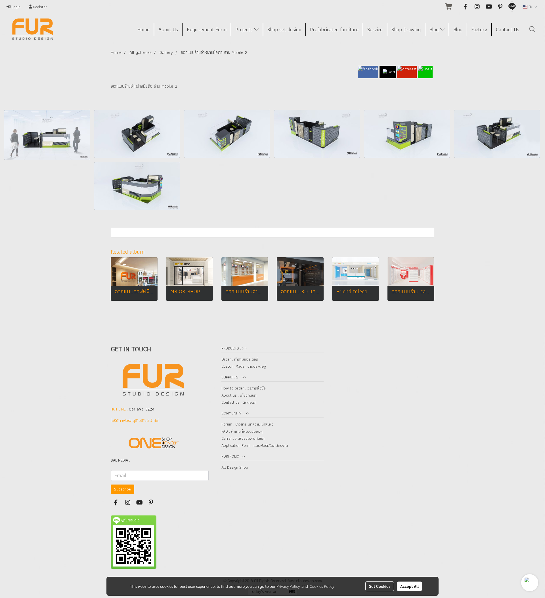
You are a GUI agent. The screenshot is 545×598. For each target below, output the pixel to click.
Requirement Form (207, 29)
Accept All (409, 586)
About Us (168, 29)
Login (15, 7)
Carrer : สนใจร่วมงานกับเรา (243, 438)
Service (375, 29)
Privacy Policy (288, 586)
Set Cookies (379, 586)
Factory (479, 29)
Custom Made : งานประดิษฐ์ (243, 366)
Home (143, 29)
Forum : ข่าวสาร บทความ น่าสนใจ (247, 424)
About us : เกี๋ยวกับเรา (239, 395)
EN (530, 6)
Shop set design (284, 29)
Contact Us (507, 29)
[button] (532, 29)
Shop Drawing (406, 29)
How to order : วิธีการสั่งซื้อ (243, 388)
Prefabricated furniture (334, 29)
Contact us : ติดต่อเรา (238, 402)
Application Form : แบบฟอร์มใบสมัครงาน (254, 445)
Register (39, 7)
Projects (244, 29)
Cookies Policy (322, 586)
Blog (434, 29)
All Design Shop (234, 467)
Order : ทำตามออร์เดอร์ (239, 359)
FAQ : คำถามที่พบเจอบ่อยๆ (242, 431)
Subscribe (122, 489)
